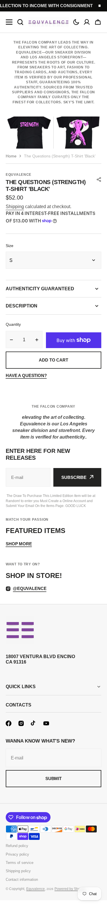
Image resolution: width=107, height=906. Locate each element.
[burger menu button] (9, 22)
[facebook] (8, 723)
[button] (76, 22)
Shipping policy (18, 871)
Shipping (15, 206)
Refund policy (17, 846)
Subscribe (73, 477)
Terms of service (19, 862)
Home (11, 156)
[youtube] (46, 723)
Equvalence (35, 889)
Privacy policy (17, 854)
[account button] (86, 22)
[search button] (20, 22)
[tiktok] (33, 723)
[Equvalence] (48, 22)
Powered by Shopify (70, 889)
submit (53, 778)
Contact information (22, 879)
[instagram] (21, 723)
